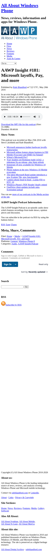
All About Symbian (9, 521)
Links (10, 497)
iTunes (14, 224)
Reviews (10, 51)
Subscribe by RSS (14, 305)
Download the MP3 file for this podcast (18, 124)
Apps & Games (13, 58)
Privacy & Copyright (24, 497)
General (14, 241)
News (9, 48)
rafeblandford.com (20, 493)
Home (9, 43)
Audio (14, 244)
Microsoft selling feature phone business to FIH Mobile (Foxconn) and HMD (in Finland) (27, 153)
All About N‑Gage (9, 524)
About (4, 497)
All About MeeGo (27, 524)
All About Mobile (27, 521)
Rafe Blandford (20, 87)
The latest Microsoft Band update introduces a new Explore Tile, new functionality (27, 176)
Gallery (41, 508)
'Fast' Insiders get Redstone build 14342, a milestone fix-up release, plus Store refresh (25, 161)
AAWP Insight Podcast (28, 244)
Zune (8, 224)
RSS (3, 224)
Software (5, 511)
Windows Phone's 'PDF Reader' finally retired (27, 185)
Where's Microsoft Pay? (17, 157)
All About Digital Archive (12, 549)
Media (9, 56)
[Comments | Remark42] (25, 268)
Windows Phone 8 (27, 241)
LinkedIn (35, 493)
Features (10, 53)
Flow (9, 46)
